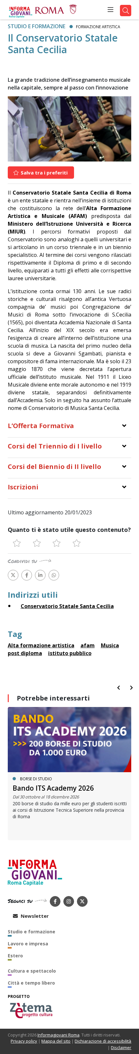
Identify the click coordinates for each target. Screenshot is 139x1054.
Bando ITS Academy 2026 (53, 788)
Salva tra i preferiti (43, 172)
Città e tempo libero (31, 983)
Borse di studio (36, 779)
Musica (110, 645)
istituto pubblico (69, 653)
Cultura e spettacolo (32, 971)
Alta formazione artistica (41, 645)
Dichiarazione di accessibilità (103, 1041)
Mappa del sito (55, 1041)
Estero (15, 955)
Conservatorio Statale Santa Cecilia (67, 606)
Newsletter (34, 916)
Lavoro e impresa (28, 943)
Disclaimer (121, 1047)
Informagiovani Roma (58, 1035)
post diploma (25, 653)
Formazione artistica (98, 27)
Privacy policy (24, 1041)
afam (87, 645)
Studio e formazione (36, 26)
